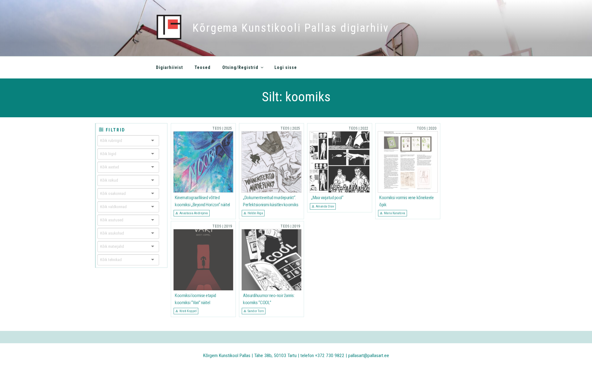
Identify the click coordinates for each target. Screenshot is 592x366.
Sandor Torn (256, 311)
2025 (228, 128)
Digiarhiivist (169, 67)
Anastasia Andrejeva (193, 213)
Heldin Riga (255, 213)
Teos (216, 128)
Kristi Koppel (188, 311)
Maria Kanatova (394, 213)
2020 (432, 128)
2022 (364, 128)
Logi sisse (285, 67)
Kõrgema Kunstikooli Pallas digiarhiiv (290, 28)
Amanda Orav (325, 206)
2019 (228, 226)
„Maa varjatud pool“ (327, 197)
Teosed (203, 67)
